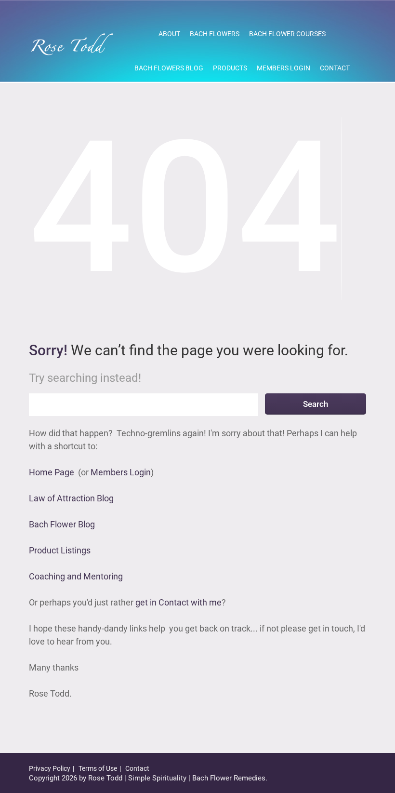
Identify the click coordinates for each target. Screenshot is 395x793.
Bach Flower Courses (287, 34)
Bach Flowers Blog (168, 68)
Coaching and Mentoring (76, 576)
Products (230, 68)
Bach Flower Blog (62, 524)
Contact (335, 68)
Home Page (51, 472)
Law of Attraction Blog (71, 498)
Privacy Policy (49, 768)
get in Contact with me (178, 602)
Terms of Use (98, 768)
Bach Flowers (214, 34)
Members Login (283, 68)
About (169, 34)
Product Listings (60, 550)
